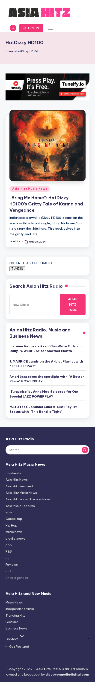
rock (9, 571)
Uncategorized (17, 578)
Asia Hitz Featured (19, 486)
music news (14, 532)
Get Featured (19, 646)
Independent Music (20, 609)
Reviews (12, 564)
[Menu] (50, 28)
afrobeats (13, 473)
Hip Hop (11, 525)
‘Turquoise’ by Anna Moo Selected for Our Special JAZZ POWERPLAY (43, 393)
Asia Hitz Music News (29, 188)
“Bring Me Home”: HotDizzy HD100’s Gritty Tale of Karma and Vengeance (46, 204)
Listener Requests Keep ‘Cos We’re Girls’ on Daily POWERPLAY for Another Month (45, 348)
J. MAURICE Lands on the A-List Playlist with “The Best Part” (46, 363)
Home (9, 51)
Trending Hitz (16, 615)
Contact (12, 639)
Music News (14, 602)
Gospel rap (14, 519)
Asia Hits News (17, 479)
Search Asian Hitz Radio (36, 286)
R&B (9, 551)
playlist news (15, 538)
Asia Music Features (20, 506)
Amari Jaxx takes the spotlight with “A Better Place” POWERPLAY (46, 379)
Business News (16, 628)
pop (9, 545)
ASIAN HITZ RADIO (72, 304)
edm (9, 512)
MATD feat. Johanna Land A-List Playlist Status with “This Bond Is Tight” (43, 409)
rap (8, 558)
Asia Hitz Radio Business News (28, 499)
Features (12, 622)
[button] (31, 28)
